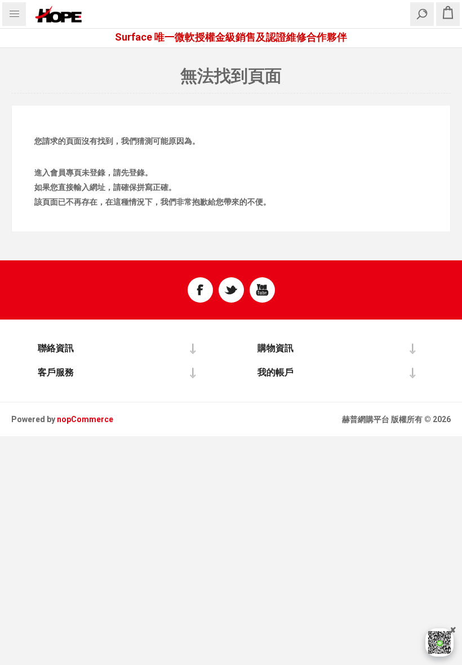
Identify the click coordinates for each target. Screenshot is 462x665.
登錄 (97, 172)
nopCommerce (85, 419)
